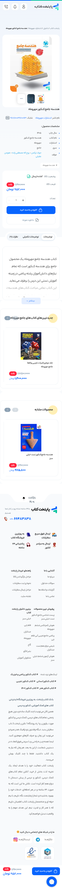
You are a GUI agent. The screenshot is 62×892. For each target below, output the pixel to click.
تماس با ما (50, 596)
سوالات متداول (47, 583)
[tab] (48, 236)
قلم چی (27, 625)
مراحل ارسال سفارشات (21, 590)
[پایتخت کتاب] (47, 6)
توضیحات (48, 237)
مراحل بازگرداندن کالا (22, 577)
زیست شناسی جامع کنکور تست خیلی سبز (43, 617)
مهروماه (27, 638)
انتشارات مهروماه (35, 28)
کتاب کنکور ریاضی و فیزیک (23, 675)
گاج (29, 645)
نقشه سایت (26, 596)
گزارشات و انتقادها (46, 590)
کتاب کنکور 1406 (29, 688)
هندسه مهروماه (49, 165)
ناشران (45, 28)
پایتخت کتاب (55, 28)
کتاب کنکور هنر (47, 688)
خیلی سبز (27, 619)
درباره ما (51, 577)
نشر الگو (27, 651)
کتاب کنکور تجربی (24, 681)
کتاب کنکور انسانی (45, 681)
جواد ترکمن (36, 153)
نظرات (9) (13, 237)
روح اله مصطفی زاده (20, 153)
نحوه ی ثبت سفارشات (22, 583)
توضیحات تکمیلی (31, 237)
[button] (15, 318)
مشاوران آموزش (24, 658)
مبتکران (27, 632)
